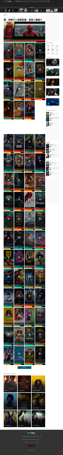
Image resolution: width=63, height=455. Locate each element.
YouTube (48, 50)
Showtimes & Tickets (6, 40)
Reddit (57, 50)
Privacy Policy (38, 439)
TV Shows (24, 436)
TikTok (34, 442)
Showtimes (31, 436)
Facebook (25, 442)
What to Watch (35, 436)
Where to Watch (37, 79)
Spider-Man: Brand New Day (7, 39)
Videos (38, 436)
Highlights (31, 7)
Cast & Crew (26, 152)
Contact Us (26, 439)
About (23, 439)
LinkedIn (53, 50)
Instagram (28, 442)
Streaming (28, 436)
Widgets (37, 442)
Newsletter (36, 442)
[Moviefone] (9, 1)
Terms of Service (33, 439)
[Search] (49, 1)
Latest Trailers (49, 57)
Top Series (48, 160)
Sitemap (29, 439)
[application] (30, 30)
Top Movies (48, 142)
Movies (22, 436)
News (40, 436)
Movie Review (51, 118)
